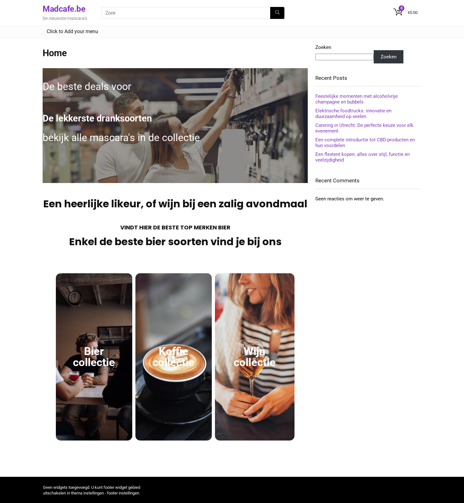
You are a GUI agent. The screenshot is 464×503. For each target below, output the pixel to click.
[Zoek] (277, 13)
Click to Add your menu (72, 31)
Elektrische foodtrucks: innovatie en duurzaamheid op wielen (353, 113)
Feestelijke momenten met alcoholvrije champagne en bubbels (356, 99)
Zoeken (323, 47)
